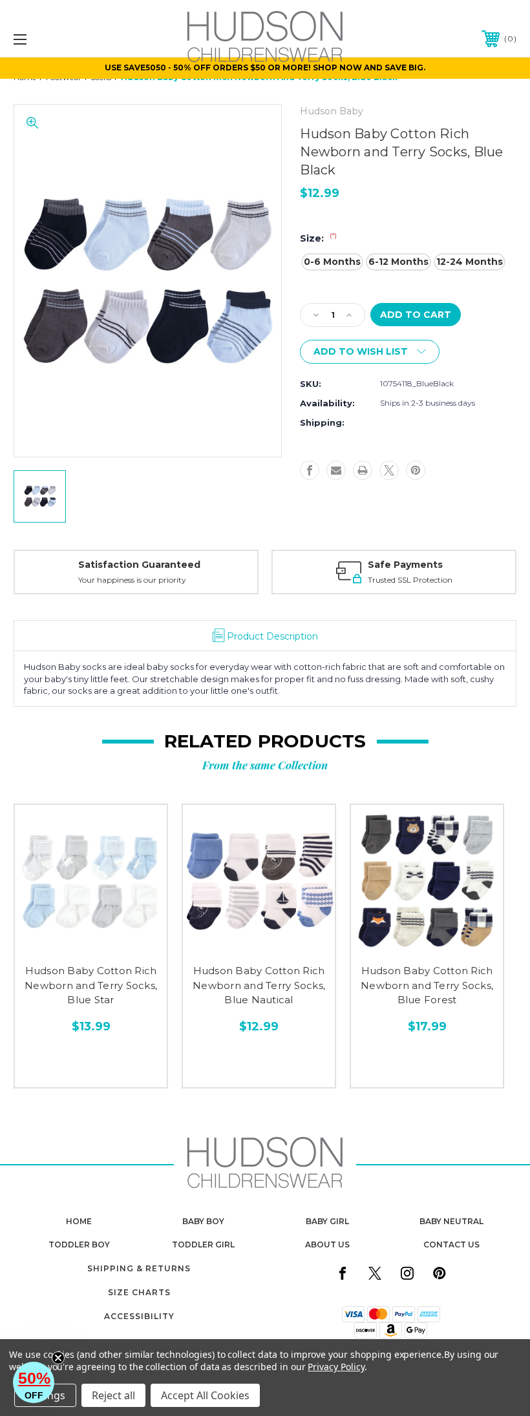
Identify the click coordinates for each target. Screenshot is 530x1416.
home (79, 1221)
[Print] (362, 470)
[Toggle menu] (64, 39)
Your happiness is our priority (132, 580)
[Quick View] (64, 942)
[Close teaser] (58, 1357)
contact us (451, 1244)
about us (327, 1244)
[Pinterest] (415, 470)
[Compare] (118, 942)
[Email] (336, 470)
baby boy (203, 1221)
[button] (33, 1382)
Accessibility (139, 1316)
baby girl (327, 1221)
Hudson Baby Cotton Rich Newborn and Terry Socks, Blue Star (91, 985)
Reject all (113, 1395)
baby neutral (451, 1221)
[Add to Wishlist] (90, 942)
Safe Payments (405, 564)
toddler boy (79, 1244)
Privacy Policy (336, 1366)
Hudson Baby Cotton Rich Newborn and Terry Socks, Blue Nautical (259, 985)
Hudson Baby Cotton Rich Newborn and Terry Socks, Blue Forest (427, 985)
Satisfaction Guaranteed (139, 564)
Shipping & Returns (139, 1268)
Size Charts (139, 1292)
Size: (318, 238)
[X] (389, 470)
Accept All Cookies (205, 1395)
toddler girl (203, 1244)
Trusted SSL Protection (410, 580)
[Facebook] (309, 470)
